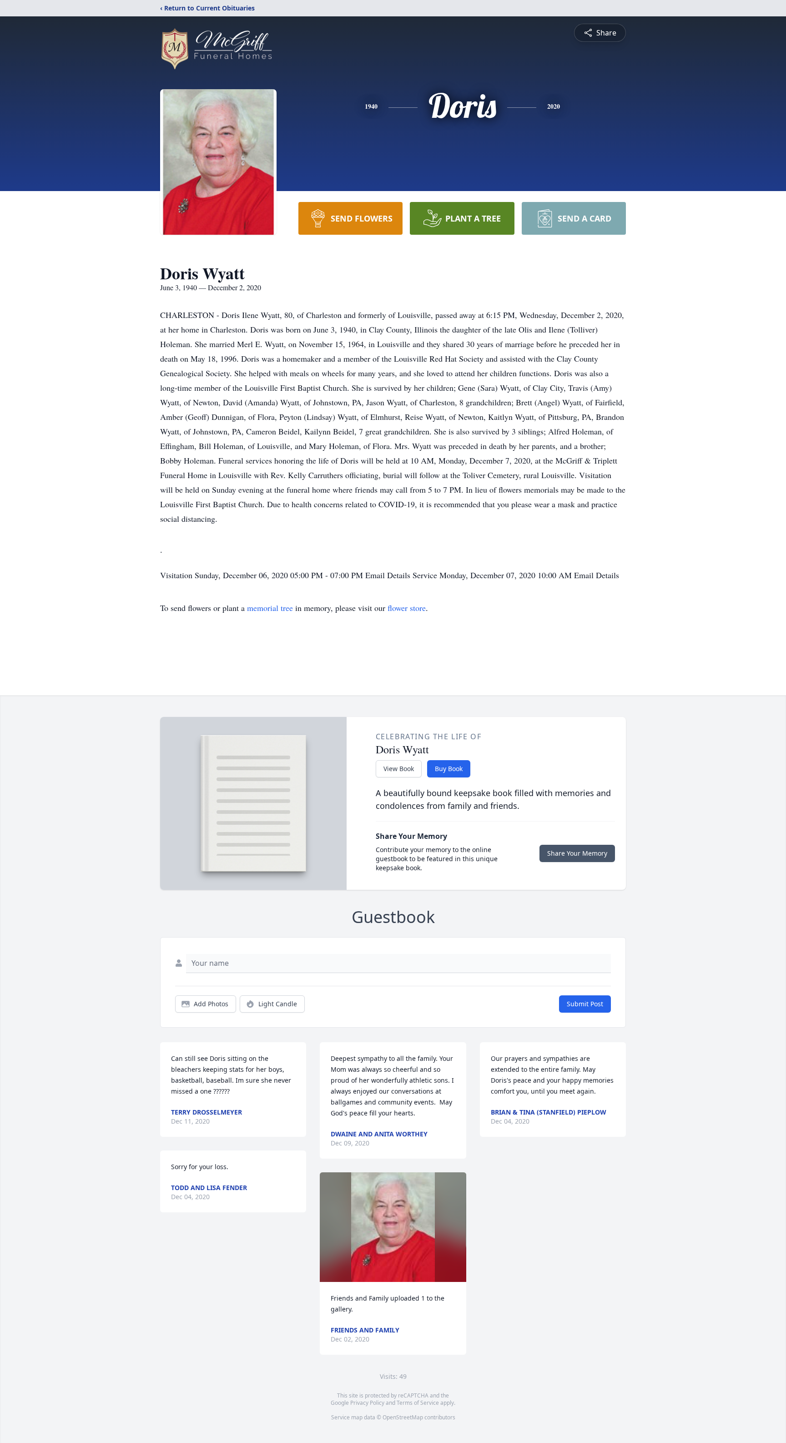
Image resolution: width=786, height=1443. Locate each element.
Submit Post (585, 1003)
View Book (398, 768)
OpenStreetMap (403, 1417)
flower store (407, 607)
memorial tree (270, 607)
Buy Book (449, 768)
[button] (392, 1227)
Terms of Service (418, 1403)
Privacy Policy (367, 1403)
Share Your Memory (577, 853)
